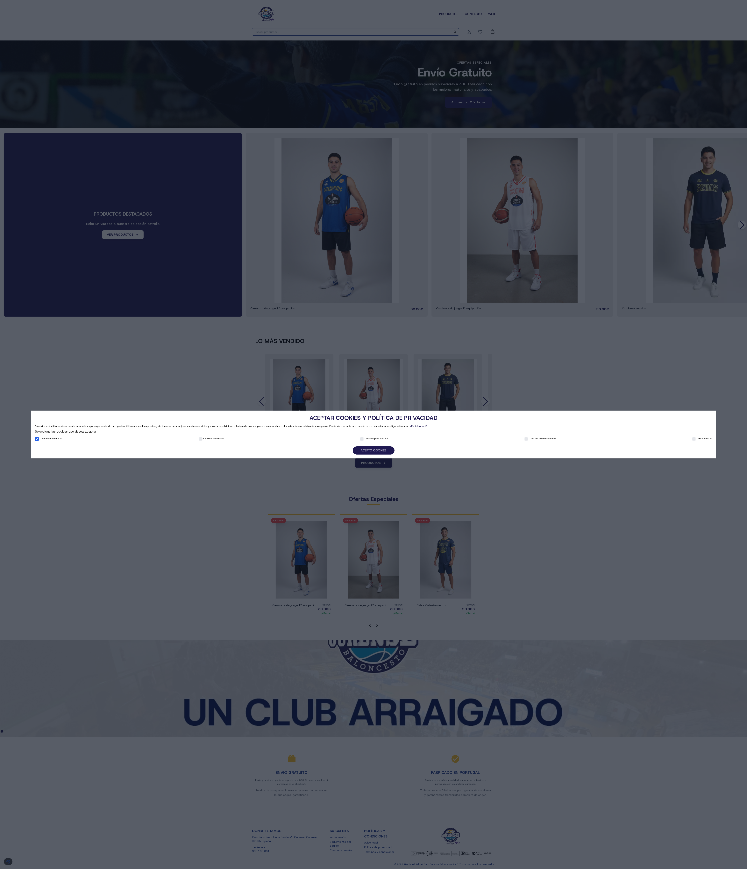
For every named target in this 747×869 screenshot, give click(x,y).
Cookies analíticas (213, 438)
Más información (419, 426)
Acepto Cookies (374, 450)
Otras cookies (704, 438)
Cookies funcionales (51, 438)
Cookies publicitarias (376, 438)
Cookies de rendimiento (542, 438)
